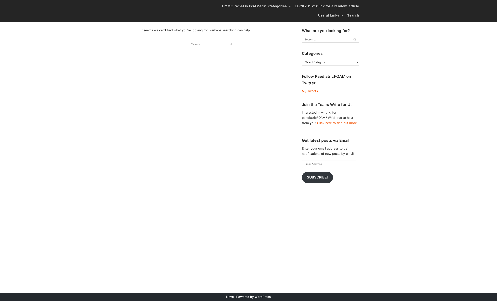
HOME (227, 6)
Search (353, 15)
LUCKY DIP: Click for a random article (327, 6)
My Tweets (310, 91)
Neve (230, 297)
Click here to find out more (337, 123)
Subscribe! (317, 177)
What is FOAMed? (250, 6)
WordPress (263, 297)
